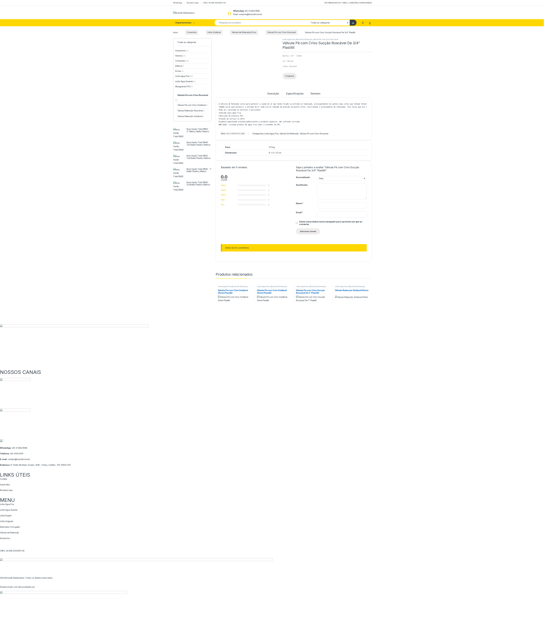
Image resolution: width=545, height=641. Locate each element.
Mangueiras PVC (183, 86)
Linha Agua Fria (289, 39)
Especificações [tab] (295, 93)
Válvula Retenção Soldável (189, 116)
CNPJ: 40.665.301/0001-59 (214, 3)
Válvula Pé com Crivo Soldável (191, 105)
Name (299, 203)
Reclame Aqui (193, 3)
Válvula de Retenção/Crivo (244, 32)
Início (175, 32)
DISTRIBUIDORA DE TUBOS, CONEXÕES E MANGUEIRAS (348, 3)
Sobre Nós (5, 484)
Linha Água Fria (7, 504)
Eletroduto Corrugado (10, 527)
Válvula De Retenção (303, 39)
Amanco (179, 55)
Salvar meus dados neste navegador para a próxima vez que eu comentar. (330, 222)
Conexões (192, 32)
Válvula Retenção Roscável (190, 110)
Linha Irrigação (6, 521)
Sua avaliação (303, 177)
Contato (3, 479)
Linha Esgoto (6, 515)
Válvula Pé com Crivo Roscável (281, 32)
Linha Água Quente (184, 81)
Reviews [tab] (315, 93)
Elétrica (178, 66)
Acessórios (180, 50)
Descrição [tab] (273, 93)
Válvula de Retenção (9, 532)
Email (299, 212)
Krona (178, 71)
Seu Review (302, 185)
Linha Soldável (214, 32)
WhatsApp (177, 3)
